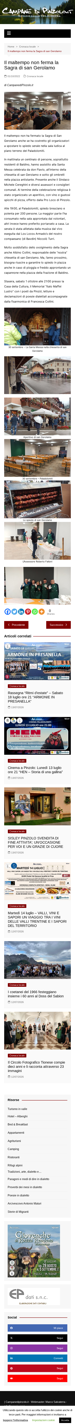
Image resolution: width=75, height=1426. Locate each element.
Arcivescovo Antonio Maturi (24, 1203)
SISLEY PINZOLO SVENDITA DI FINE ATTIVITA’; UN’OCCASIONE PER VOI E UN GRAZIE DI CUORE (35, 842)
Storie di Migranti (18, 1211)
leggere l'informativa (15, 1420)
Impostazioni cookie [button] (43, 1420)
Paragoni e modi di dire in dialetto (28, 1179)
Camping (13, 1149)
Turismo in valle (17, 1108)
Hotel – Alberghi (18, 1116)
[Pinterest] (28, 612)
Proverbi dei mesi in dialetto (25, 1187)
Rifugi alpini (15, 1165)
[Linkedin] (21, 612)
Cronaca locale (35, 76)
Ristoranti (14, 1157)
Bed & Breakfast (18, 1124)
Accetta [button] (65, 1420)
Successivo (56, 624)
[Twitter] (14, 612)
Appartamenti (16, 1132)
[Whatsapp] (35, 612)
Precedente (18, 624)
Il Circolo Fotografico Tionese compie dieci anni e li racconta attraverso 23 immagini (36, 1066)
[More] (42, 612)
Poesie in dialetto (18, 1195)
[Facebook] (8, 612)
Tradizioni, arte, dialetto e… (25, 1171)
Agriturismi (14, 1140)
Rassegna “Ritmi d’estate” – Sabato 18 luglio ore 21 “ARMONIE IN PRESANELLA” (35, 697)
